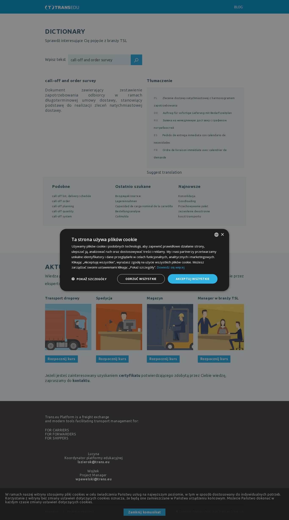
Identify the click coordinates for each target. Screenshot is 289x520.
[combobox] (216, 235)
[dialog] (144, 260)
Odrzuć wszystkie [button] (140, 279)
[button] (89, 279)
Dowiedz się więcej (170, 267)
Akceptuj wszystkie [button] (192, 279)
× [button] (222, 234)
